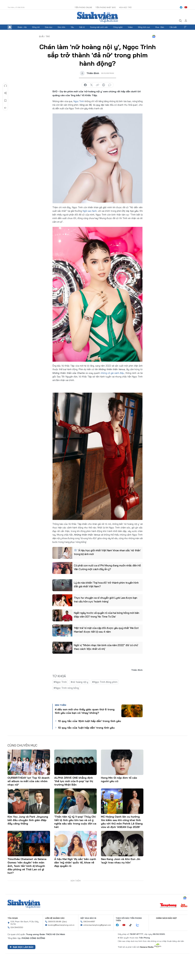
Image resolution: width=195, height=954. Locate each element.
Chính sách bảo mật (166, 918)
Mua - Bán (159, 27)
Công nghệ (117, 27)
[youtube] (185, 7)
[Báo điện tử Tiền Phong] (168, 905)
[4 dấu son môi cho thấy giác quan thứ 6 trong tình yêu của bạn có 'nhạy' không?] (132, 711)
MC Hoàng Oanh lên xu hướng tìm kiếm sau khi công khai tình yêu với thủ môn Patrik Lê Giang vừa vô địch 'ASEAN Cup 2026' (122, 822)
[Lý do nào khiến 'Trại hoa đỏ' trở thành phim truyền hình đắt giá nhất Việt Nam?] (62, 585)
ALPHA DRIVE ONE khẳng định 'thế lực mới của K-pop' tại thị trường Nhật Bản (73, 781)
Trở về (5, 108)
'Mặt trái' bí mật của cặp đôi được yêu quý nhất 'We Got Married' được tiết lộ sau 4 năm (106, 629)
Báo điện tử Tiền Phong (97, 17)
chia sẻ (85, 85)
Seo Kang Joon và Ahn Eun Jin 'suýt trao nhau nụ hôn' (120, 860)
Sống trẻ (36, 27)
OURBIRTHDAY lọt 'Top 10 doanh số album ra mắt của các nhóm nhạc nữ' (28, 781)
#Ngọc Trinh (60, 681)
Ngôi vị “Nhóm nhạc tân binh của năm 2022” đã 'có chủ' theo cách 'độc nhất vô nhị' (106, 646)
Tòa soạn (13, 918)
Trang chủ (10, 27)
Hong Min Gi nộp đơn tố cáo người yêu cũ (119, 779)
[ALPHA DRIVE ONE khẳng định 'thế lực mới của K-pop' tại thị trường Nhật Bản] (75, 762)
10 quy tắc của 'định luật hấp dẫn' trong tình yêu (89, 721)
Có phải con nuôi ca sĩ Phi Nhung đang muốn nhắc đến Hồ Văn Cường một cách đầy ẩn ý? (107, 567)
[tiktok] (132, 925)
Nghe (5, 85)
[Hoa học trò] (184, 905)
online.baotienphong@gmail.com (97, 925)
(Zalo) (64, 921)
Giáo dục (48, 27)
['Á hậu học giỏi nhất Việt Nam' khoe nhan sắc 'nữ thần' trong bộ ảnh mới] (62, 553)
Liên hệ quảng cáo (54, 918)
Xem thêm (185, 27)
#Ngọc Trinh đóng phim (104, 681)
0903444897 (89, 921)
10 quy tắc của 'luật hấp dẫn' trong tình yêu (86, 727)
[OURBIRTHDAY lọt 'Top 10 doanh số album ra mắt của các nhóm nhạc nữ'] (29, 762)
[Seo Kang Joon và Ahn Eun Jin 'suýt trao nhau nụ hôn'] (122, 843)
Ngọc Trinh (79, 101)
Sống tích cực (144, 27)
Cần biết (173, 27)
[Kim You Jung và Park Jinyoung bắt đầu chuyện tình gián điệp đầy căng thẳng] (29, 801)
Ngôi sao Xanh (90, 210)
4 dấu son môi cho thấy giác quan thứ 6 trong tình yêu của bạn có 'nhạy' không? (84, 711)
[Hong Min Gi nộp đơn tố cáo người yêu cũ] (122, 762)
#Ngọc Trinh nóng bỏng (66, 687)
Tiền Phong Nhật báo (105, 7)
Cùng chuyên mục (22, 745)
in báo (103, 85)
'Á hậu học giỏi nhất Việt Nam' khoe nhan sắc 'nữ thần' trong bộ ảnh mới (107, 552)
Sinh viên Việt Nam (24, 904)
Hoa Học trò (125, 7)
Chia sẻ (5, 93)
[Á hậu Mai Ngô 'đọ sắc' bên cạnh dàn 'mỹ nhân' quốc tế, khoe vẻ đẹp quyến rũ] (75, 843)
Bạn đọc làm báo (23, 947)
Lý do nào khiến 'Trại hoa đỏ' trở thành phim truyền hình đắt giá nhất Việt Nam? (106, 584)
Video (130, 27)
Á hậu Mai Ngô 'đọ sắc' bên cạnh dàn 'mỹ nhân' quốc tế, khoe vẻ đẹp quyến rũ (75, 862)
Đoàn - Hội (22, 27)
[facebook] (181, 7)
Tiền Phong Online (83, 7)
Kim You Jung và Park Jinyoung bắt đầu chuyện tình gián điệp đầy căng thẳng (28, 820)
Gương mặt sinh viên (99, 27)
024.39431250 (16, 927)
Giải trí (82, 27)
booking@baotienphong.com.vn (61, 925)
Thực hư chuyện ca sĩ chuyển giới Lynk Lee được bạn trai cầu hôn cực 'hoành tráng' (105, 599)
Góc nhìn (61, 27)
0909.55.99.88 (54, 921)
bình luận (109, 85)
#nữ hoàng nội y (79, 681)
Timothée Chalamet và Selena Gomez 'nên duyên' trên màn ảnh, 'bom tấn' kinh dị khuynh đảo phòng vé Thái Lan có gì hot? (27, 865)
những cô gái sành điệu (112, 373)
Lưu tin (5, 100)
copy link (97, 85)
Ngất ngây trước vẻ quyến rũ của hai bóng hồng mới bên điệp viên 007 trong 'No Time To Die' (106, 614)
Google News (154, 36)
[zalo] (139, 925)
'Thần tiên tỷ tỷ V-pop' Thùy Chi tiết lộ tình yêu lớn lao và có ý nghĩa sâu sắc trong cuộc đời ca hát (75, 822)
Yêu (72, 27)
